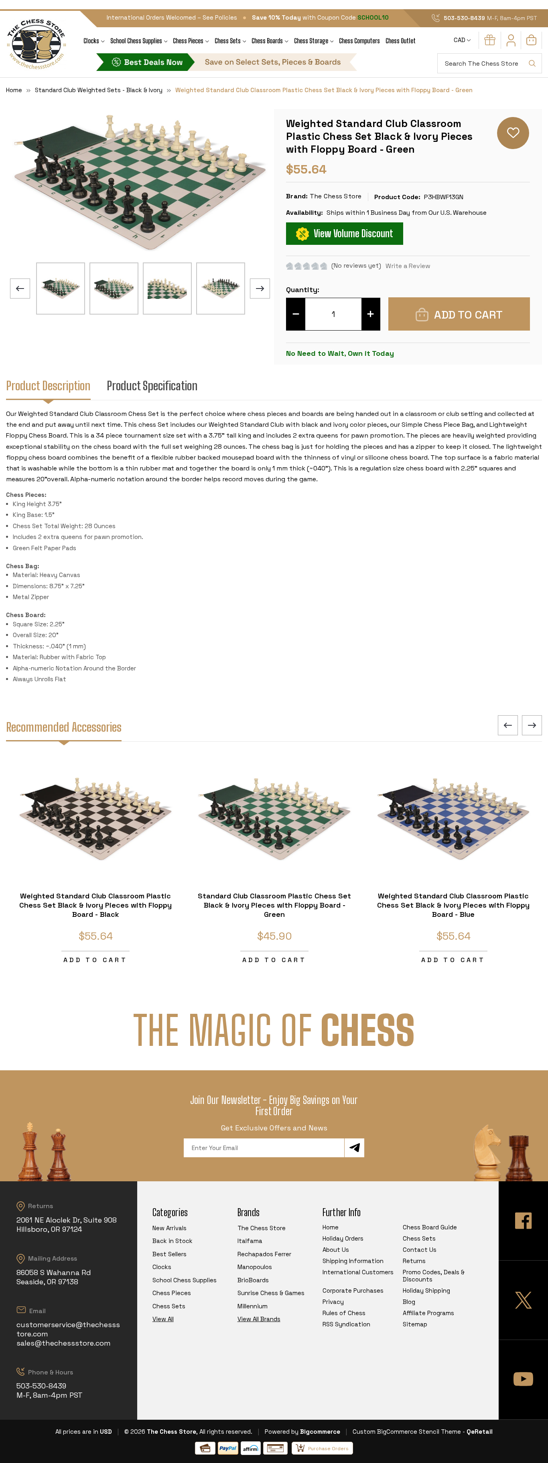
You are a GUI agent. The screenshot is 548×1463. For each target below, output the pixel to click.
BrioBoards (253, 1280)
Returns (414, 1261)
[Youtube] (523, 1379)
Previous (20, 288)
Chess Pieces (188, 40)
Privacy (333, 1302)
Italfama (249, 1241)
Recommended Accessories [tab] (64, 727)
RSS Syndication (346, 1324)
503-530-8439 (464, 18)
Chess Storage (311, 40)
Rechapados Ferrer (264, 1254)
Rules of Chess (344, 1313)
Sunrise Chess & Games (270, 1293)
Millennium (252, 1306)
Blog (409, 1302)
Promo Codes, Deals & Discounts (434, 1275)
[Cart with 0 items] (531, 43)
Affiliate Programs (428, 1313)
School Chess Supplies (136, 40)
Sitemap (415, 1324)
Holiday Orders (343, 1238)
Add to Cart (95, 960)
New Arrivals (169, 1228)
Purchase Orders (328, 1448)
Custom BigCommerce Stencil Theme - (409, 1431)
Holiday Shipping (426, 1290)
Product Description (48, 385)
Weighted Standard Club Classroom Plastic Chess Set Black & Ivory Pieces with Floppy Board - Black (95, 905)
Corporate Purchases (353, 1290)
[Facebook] (523, 1220)
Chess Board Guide (430, 1227)
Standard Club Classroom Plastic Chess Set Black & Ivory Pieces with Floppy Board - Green (274, 905)
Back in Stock (172, 1241)
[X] (523, 1300)
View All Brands (258, 1319)
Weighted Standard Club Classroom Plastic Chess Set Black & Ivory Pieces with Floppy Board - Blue (453, 905)
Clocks (91, 40)
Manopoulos (254, 1267)
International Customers (358, 1272)
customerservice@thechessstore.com (68, 1329)
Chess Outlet (401, 40)
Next (260, 288)
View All (163, 1319)
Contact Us (419, 1249)
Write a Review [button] (408, 266)
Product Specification (152, 385)
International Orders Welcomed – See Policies (172, 17)
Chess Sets (228, 40)
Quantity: (302, 289)
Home (331, 1227)
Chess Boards (267, 40)
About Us (336, 1249)
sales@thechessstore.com (63, 1343)
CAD (460, 40)
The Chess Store (261, 1228)
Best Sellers (169, 1254)
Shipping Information (353, 1261)
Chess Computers (359, 40)
